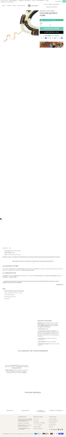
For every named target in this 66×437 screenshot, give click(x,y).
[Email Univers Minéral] (50, 429)
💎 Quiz (47, 0)
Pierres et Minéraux (56, 403)
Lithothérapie (40, 0)
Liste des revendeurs (52, 422)
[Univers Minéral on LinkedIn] (55, 429)
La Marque (21, 0)
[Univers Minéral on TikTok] (60, 429)
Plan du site (51, 426)
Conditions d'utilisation (37, 426)
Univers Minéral (13, 0)
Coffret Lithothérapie (41, 403)
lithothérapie (6, 268)
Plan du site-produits (52, 424)
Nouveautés (28, 0)
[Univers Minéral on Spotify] (58, 429)
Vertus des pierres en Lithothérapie (39, 422)
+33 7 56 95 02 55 (4, 0)
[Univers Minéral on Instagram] (53, 429)
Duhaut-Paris (40, 345)
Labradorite (25, 403)
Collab (34, 0)
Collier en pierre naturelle (54, 343)
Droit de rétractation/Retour (38, 428)
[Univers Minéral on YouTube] (62, 429)
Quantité (41, 23)
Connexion (59, 1)
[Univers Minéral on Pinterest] (57, 429)
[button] (4, 5)
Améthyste (10, 403)
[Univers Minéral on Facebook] (51, 429)
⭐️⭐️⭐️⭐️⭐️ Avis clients (38, 424)
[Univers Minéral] (33, 5)
